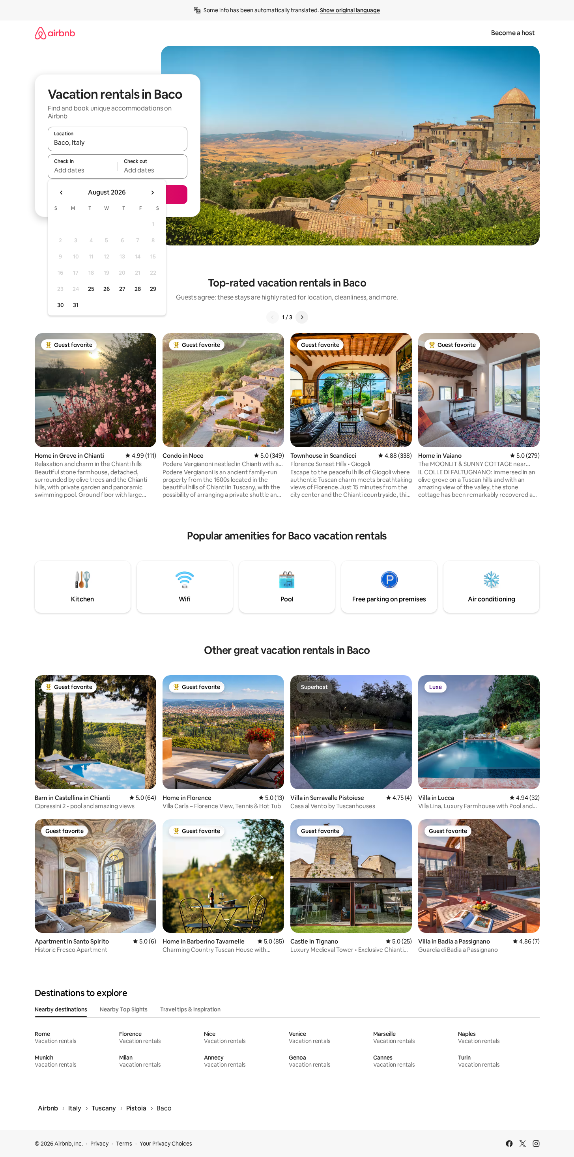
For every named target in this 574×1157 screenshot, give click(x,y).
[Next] (301, 317)
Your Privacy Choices (166, 1143)
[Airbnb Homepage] (55, 33)
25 (91, 288)
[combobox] (117, 142)
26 (106, 288)
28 (138, 288)
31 (76, 305)
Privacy (99, 1143)
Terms (124, 1143)
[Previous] (272, 317)
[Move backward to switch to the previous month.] (61, 192)
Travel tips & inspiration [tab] (190, 1009)
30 (60, 305)
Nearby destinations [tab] (61, 1009)
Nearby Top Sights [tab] (124, 1009)
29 (153, 288)
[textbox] (82, 170)
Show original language (350, 10)
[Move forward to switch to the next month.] (152, 192)
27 (122, 288)
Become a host (513, 33)
